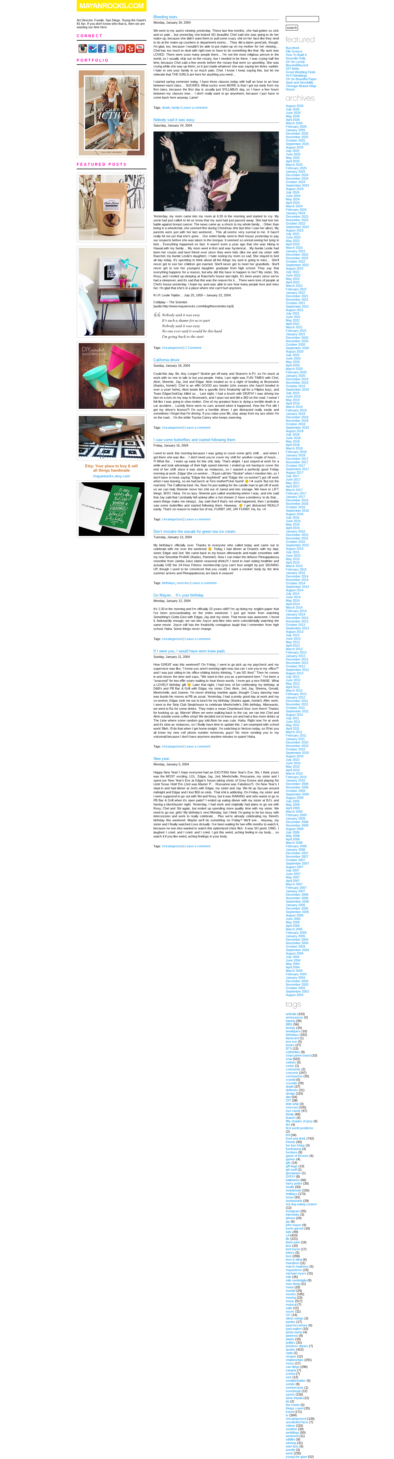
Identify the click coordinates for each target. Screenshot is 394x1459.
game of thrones (297, 1155)
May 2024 (293, 199)
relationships (294, 1360)
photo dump (294, 1332)
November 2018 (297, 420)
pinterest (292, 1335)
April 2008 (293, 839)
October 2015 (295, 541)
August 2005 (294, 915)
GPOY (290, 1176)
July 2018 (292, 434)
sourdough (293, 1391)
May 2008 (293, 835)
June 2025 (293, 154)
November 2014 (297, 579)
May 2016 (293, 524)
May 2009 (293, 804)
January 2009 (295, 818)
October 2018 (295, 424)
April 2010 (293, 770)
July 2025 (292, 151)
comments (293, 1069)
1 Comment (193, 347)
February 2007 (296, 887)
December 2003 (297, 981)
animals (291, 1014)
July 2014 (292, 593)
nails (289, 1308)
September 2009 (297, 794)
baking (290, 1021)
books (290, 1045)
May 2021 (293, 320)
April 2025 (293, 161)
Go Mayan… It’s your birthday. (178, 595)
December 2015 (297, 534)
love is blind (294, 1259)
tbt (287, 1401)
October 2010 (295, 749)
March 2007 (294, 884)
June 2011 (293, 721)
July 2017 (292, 476)
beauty (290, 1027)
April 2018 (293, 445)
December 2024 (297, 175)
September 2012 (297, 669)
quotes (290, 1349)
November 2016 (297, 503)
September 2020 (297, 348)
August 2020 (294, 351)
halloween (293, 1180)
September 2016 (297, 510)
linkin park (293, 1242)
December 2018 (297, 417)
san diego (292, 1366)
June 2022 (293, 275)
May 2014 (293, 600)
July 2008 (292, 832)
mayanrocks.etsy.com (111, 476)
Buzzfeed (292, 48)
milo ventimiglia (296, 1280)
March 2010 (294, 773)
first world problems (299, 1128)
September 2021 (297, 306)
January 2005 (295, 936)
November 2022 (297, 258)
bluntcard (292, 1038)
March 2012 (294, 690)
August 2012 (294, 673)
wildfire (290, 1439)
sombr (290, 1384)
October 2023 (295, 223)
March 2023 (294, 247)
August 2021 (294, 310)
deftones (292, 1090)
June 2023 (293, 237)
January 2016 (295, 531)
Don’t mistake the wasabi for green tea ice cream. (195, 531)
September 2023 (297, 227)
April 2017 (293, 486)
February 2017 (296, 493)
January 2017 (295, 496)
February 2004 (296, 974)
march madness (297, 1266)
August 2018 (294, 431)
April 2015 (293, 562)
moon (290, 1287)
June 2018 (293, 438)
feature (291, 1117)
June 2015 (293, 555)
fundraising (293, 1149)
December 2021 (297, 296)
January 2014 (295, 614)
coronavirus (294, 1076)
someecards (294, 1387)
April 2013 (293, 645)
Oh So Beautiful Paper (301, 79)
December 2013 (297, 618)
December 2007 (297, 853)
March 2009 (294, 811)
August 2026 (294, 106)
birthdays (168, 583)
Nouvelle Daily (296, 58)
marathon (292, 1263)
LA (287, 1235)
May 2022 (293, 278)
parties (290, 1322)
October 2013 (295, 624)
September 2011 (297, 711)
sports (290, 1394)
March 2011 (294, 732)
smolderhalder (296, 1380)
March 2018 (294, 448)
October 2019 (295, 386)
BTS (289, 1048)
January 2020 (295, 375)
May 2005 (293, 922)
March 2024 (294, 206)
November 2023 (297, 220)
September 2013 (297, 628)
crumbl (290, 1079)
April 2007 (293, 880)
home (290, 1197)
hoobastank (294, 1200)
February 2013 (296, 652)
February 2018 (296, 451)
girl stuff (291, 1169)
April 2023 (293, 244)
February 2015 (296, 569)
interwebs (292, 1214)
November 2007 (297, 856)
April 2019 (293, 403)
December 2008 (297, 822)
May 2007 (293, 877)
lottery (290, 1252)
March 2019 (294, 406)
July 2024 (292, 192)
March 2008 (294, 842)
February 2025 (296, 168)
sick (289, 1377)
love (289, 1256)
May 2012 (293, 683)
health (290, 1187)
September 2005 (297, 912)
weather (291, 1429)
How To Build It (296, 55)
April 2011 (292, 728)
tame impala (294, 1398)
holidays (291, 1194)
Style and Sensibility (300, 82)
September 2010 (297, 752)
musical (291, 1304)
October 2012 (295, 666)
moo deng (293, 1283)
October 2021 (295, 303)
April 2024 (293, 202)
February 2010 (296, 777)
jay (288, 1221)
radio (289, 1353)
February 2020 (296, 372)
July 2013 (292, 635)
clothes (291, 1062)
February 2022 (296, 289)
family (176, 107)
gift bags (292, 1166)
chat (289, 1059)
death (166, 107)
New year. (161, 758)
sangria (291, 1370)
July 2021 (292, 313)
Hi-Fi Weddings (296, 75)
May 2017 (293, 483)
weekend (292, 1436)
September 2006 (297, 901)
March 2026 (294, 123)
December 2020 (297, 337)
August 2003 (294, 995)
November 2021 (297, 299)
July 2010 (292, 759)
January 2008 (295, 849)
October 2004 (295, 946)
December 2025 (297, 133)
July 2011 (292, 718)
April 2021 (293, 323)
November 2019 (297, 382)
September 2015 (297, 545)
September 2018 (297, 427)
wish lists (292, 1446)
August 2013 (294, 631)
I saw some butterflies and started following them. (195, 440)
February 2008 (296, 846)
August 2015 (294, 548)
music (290, 1301)
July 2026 (292, 109)
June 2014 (293, 597)
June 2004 (293, 960)
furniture (291, 1152)
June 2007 (293, 874)
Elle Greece (294, 51)
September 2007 (297, 863)
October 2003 (295, 988)
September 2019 (297, 389)
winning (291, 1443)
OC (288, 1315)
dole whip (292, 1104)
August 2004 (294, 953)
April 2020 (293, 365)
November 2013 (297, 621)
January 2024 (295, 213)
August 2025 (294, 147)
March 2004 (294, 970)
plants (290, 1339)
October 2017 (295, 465)
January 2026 (295, 130)
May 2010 (293, 766)
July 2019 (292, 393)
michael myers (296, 1273)
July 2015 (292, 552)
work (289, 1453)
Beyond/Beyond (297, 65)
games (290, 1159)
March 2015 (294, 566)
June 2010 (293, 763)
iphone (290, 1218)
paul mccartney (296, 1325)
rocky (290, 1363)
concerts (292, 1072)
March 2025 (294, 164)
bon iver (291, 1041)
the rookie (293, 1405)
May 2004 (293, 963)
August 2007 (294, 867)
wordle (290, 1450)
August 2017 (294, 472)
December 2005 (297, 908)
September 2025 (297, 144)
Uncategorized (172, 347)
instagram (293, 1211)
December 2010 (297, 742)
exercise (183, 583)
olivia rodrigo (294, 1318)
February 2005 (296, 932)
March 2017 (294, 490)
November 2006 (297, 898)
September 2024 (297, 185)
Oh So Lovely (295, 61)
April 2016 (293, 528)
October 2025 (295, 140)
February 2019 (296, 410)
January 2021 (295, 334)
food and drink (296, 1138)
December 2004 (297, 939)
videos (290, 1425)
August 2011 (294, 714)
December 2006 (297, 894)
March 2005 (294, 929)
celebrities (293, 1052)
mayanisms (294, 1270)
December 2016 (297, 500)
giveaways (293, 1173)
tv (287, 1415)
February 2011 (296, 735)
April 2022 (293, 282)
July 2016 (292, 517)
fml (288, 1135)
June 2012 (293, 680)
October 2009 (295, 790)
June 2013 (293, 638)
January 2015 (295, 573)
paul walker (294, 1328)
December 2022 (297, 254)
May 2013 (293, 642)
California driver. (166, 360)
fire (288, 1124)
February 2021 (296, 330)
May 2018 (293, 441)
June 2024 (293, 195)
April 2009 (293, 808)
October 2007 (295, 860)
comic (290, 1066)
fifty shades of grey (299, 1121)
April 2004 (293, 967)
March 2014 (294, 607)
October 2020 (295, 344)
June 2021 (293, 317)
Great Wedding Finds (301, 72)
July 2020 (292, 355)
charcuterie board (298, 1055)
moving (291, 1297)
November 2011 (297, 704)
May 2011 (292, 725)
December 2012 (297, 659)
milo (288, 1277)
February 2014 (296, 611)
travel (290, 1411)
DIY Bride (292, 68)
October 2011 (295, 707)
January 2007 (295, 891)
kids (289, 1232)
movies (291, 1294)
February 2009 (296, 815)
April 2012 (293, 687)
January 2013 (295, 656)
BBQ (289, 1024)
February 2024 (296, 209)
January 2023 (295, 251)
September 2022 (297, 265)
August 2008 (294, 829)
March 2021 (294, 327)
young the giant (296, 1456)
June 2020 (293, 358)
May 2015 (293, 559)
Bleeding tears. (166, 17)
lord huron (293, 1249)
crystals (291, 1083)
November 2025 (297, 137)
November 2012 (297, 662)
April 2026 (293, 119)
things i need (294, 1408)
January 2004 (295, 977)
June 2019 (293, 396)
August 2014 (294, 590)
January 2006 (295, 905)
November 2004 (297, 943)
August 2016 (294, 514)
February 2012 (296, 694)
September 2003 (297, 991)
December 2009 (297, 784)
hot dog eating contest (301, 1204)
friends (290, 1142)
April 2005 (293, 925)
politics (290, 1342)
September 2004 (297, 950)
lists (288, 1245)
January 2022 (295, 292)
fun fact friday (295, 1145)
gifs (288, 1162)
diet (288, 1097)
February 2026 (296, 126)
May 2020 (293, 362)
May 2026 (293, 116)
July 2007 (292, 870)
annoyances (294, 1017)
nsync (290, 1311)
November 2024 (297, 178)
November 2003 (297, 984)
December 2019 (297, 379)
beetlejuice (293, 1031)
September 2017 (297, 469)
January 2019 (295, 413)
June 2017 (293, 479)
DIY (288, 1100)
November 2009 (297, 787)
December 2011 (297, 701)
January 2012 (295, 697)
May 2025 (293, 157)
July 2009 (292, 801)
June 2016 (293, 521)
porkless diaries (297, 1346)
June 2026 (293, 112)
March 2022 (294, 285)
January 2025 (295, 171)
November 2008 (297, 825)
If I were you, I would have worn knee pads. (189, 651)
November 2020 (297, 341)
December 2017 (297, 458)
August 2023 (294, 230)
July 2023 (292, 234)
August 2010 (294, 756)
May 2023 (293, 240)
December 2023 (297, 216)
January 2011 (295, 739)
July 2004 (292, 957)
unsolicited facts (297, 1422)
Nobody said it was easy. (174, 120)
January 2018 (295, 455)
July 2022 (292, 272)
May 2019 (293, 400)
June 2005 (293, 918)
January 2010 (295, 780)
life (288, 1238)
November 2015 (297, 538)
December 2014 (297, 576)
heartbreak (293, 1190)
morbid (290, 1290)
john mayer (293, 1225)
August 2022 (294, 268)
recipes (291, 1356)
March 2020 (294, 368)
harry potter (294, 1183)
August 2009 (294, 797)
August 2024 (294, 189)
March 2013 (294, 649)
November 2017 (297, 462)
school (290, 1373)
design (290, 1093)
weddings (292, 1432)
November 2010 (297, 746)
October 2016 (295, 507)
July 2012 (292, 676)
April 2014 (293, 604)
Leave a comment (194, 107)
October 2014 (295, 583)
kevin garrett (294, 1228)
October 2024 (295, 182)
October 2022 (295, 261)
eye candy (293, 1110)
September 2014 (297, 586)
